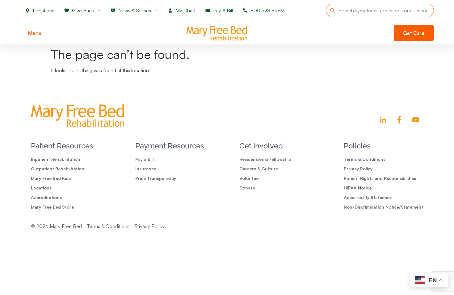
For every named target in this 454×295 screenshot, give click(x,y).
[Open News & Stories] (156, 10)
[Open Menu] (22, 33)
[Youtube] (415, 119)
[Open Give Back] (99, 10)
